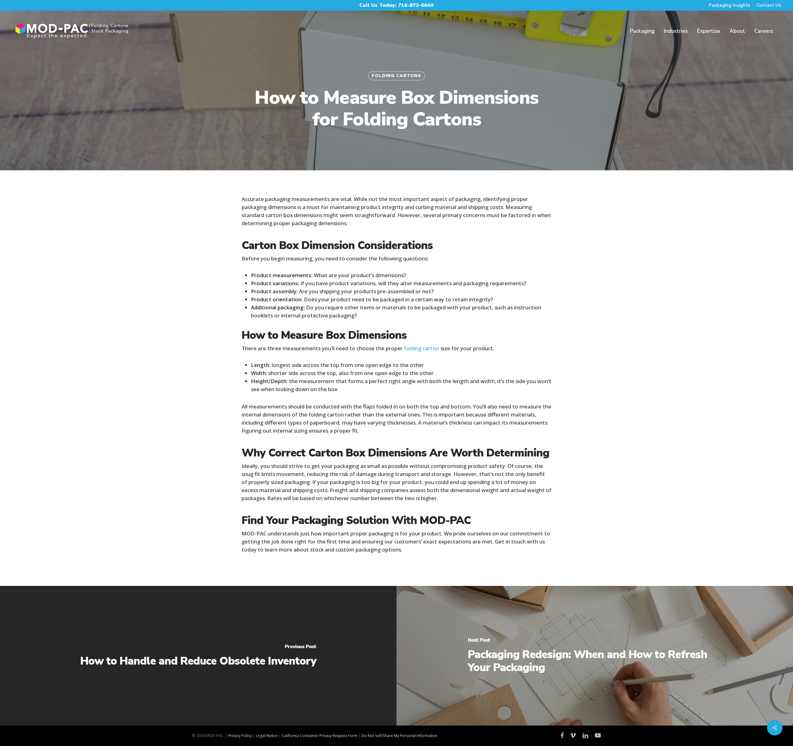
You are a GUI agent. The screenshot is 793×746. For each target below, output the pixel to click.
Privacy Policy (240, 735)
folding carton (421, 348)
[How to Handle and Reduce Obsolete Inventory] (198, 656)
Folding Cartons (396, 76)
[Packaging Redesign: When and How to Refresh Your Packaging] (594, 656)
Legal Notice (267, 735)
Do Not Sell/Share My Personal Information (399, 735)
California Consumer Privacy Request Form (319, 735)
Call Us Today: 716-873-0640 (396, 5)
